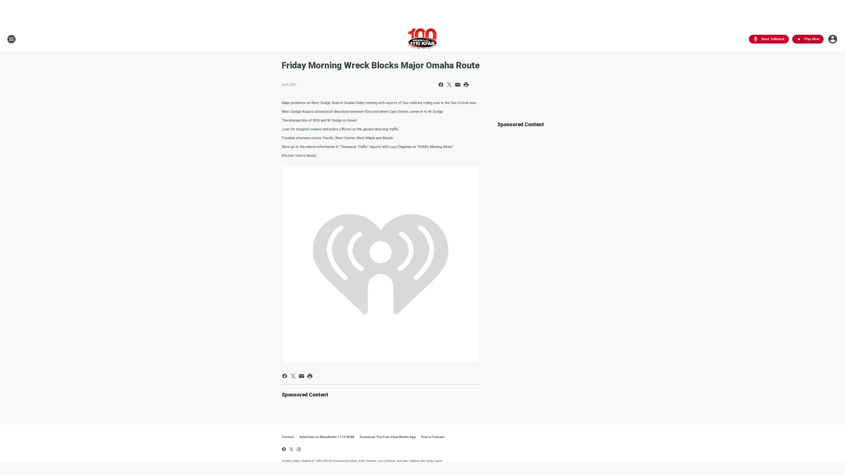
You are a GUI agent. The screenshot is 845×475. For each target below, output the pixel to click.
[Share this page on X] (449, 85)
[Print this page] (466, 85)
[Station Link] (422, 39)
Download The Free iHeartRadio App (388, 437)
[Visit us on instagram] (298, 449)
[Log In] (833, 39)
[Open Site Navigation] (11, 39)
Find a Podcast (433, 437)
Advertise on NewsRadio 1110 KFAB (327, 437)
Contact (288, 437)
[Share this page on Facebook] (441, 85)
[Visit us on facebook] (284, 449)
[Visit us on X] (291, 449)
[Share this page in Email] (458, 85)
